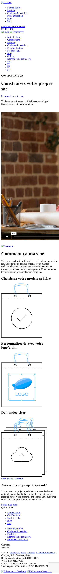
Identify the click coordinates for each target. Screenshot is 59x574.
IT (2, 29)
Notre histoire (13, 7)
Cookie (31, 552)
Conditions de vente (45, 552)
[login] (5, 32)
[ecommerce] (17, 32)
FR (11, 29)
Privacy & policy (18, 552)
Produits (11, 10)
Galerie (10, 56)
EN (6, 29)
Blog (9, 18)
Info (9, 21)
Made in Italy (13, 50)
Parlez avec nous (9, 504)
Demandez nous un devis (13, 26)
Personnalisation (15, 16)
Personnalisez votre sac (12, 96)
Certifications (13, 39)
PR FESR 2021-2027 (17, 539)
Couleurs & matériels (17, 13)
